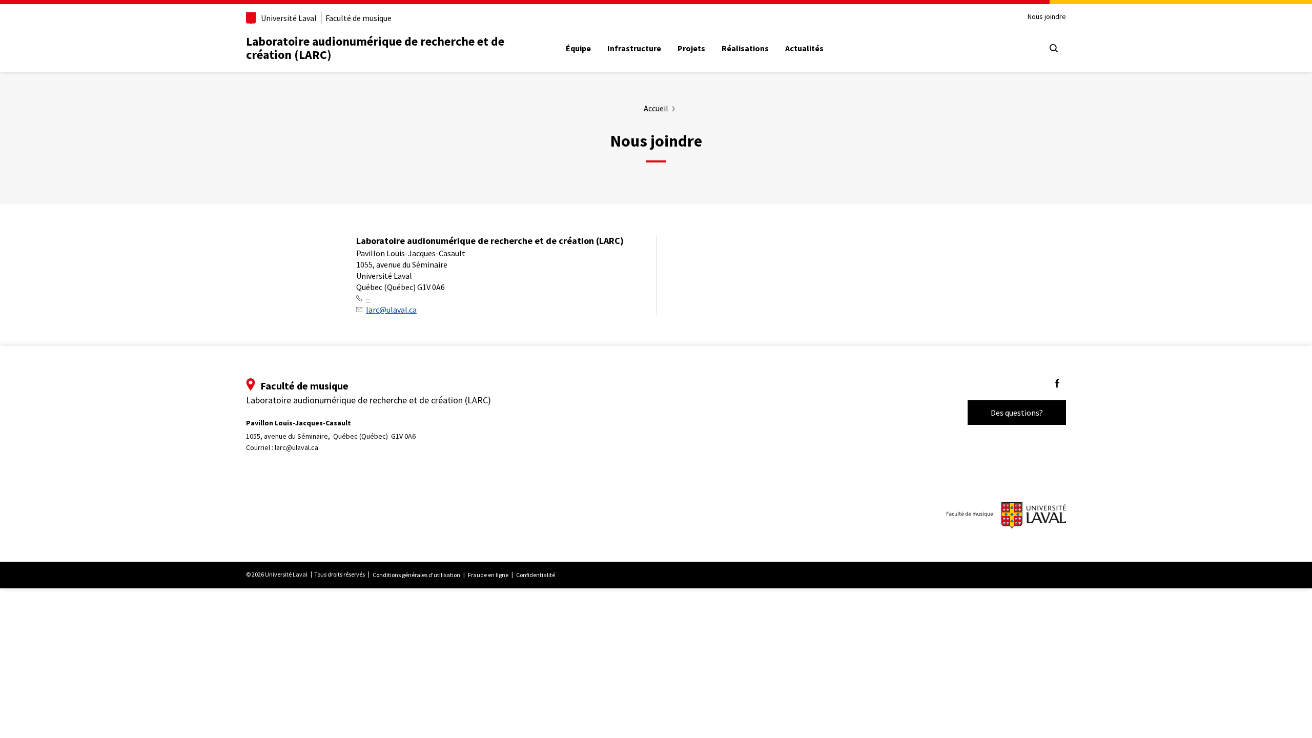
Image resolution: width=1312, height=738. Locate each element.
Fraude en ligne (488, 575)
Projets (691, 48)
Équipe (578, 48)
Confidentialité (535, 575)
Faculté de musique (358, 18)
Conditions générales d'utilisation (416, 575)
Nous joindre (1047, 16)
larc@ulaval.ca (391, 309)
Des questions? (1017, 412)
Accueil (656, 108)
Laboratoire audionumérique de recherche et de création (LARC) (375, 48)
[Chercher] (1053, 48)
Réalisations (745, 48)
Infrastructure (634, 48)
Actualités (804, 48)
